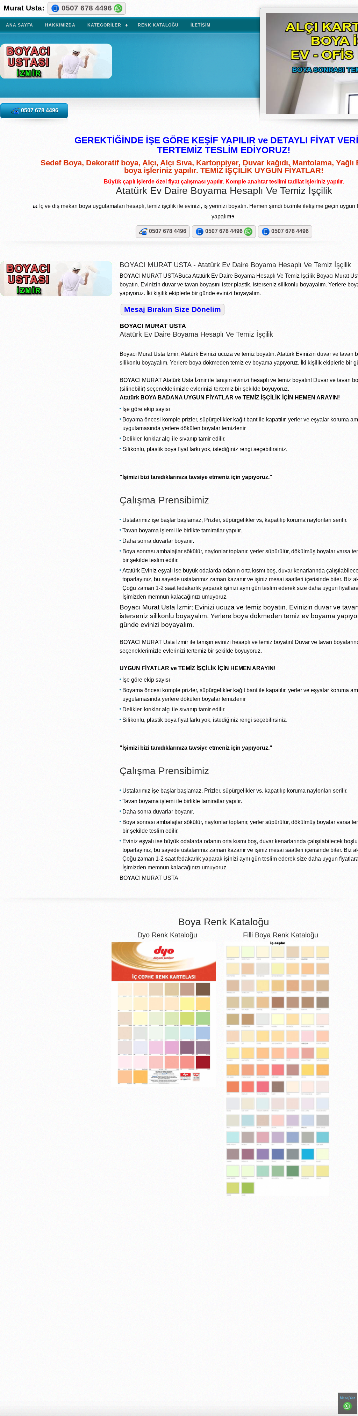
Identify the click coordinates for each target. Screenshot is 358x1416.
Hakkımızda (60, 25)
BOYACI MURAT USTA (69, 67)
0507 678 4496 (86, 8)
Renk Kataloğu (158, 25)
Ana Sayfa (19, 25)
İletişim (200, 25)
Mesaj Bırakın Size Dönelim (172, 309)
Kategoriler (104, 25)
